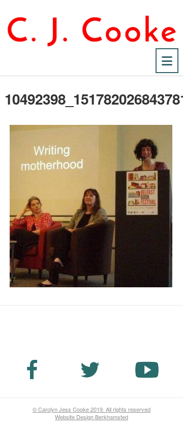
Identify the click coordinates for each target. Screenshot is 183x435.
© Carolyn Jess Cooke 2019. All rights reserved (91, 409)
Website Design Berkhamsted (91, 417)
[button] (167, 60)
